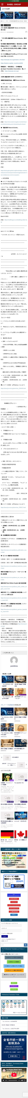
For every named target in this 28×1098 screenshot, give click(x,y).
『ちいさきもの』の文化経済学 (10, 1021)
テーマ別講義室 (7, 25)
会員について (4, 940)
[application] (14, 1075)
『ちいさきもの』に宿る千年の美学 (10, 1028)
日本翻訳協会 (14, 914)
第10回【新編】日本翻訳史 (8, 1025)
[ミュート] (22, 1080)
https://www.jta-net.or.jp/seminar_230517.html (13, 507)
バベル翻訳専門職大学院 (13, 911)
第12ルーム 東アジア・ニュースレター (14, 975)
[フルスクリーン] (24, 1080)
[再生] (3, 1080)
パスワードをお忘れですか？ (8, 939)
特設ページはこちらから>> (19, 1012)
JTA (2, 25)
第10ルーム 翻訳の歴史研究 (14, 970)
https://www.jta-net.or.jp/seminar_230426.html (13, 388)
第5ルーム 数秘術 (14, 961)
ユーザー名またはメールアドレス (9, 923)
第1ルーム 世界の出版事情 (14, 957)
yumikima (14, 666)
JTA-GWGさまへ (14, 989)
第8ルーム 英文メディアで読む (14, 966)
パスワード (4, 928)
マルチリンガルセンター (13, 908)
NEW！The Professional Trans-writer (13, 895)
